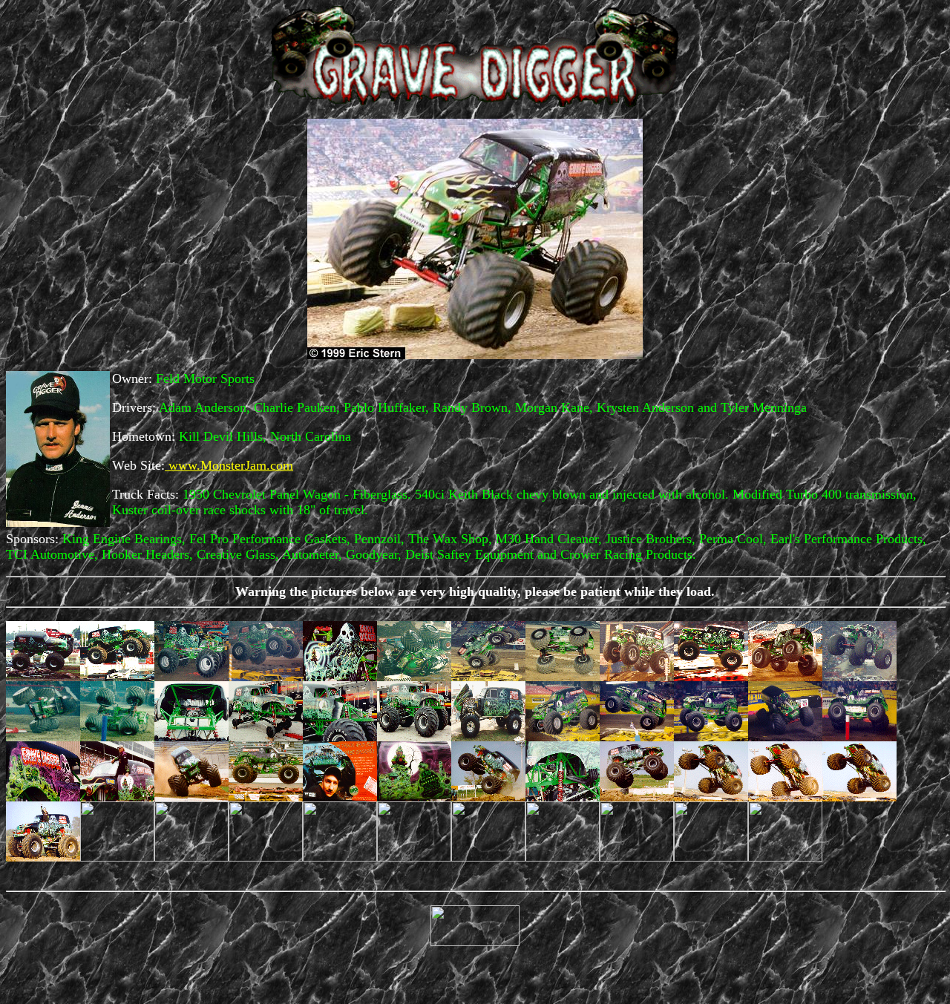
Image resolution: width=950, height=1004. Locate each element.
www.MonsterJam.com (229, 465)
